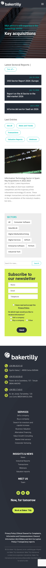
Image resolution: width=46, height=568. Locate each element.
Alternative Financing (23, 432)
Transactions (13, 132)
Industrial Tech (14, 252)
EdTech (27, 240)
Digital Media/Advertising (18, 234)
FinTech (31, 246)
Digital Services (14, 240)
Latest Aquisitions (23, 183)
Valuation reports (23, 471)
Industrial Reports (23, 461)
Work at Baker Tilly (23, 510)
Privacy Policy (10, 533)
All (9, 222)
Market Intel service (23, 439)
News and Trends (26, 126)
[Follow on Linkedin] (23, 493)
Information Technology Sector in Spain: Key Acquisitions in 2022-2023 (22, 179)
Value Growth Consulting (23, 436)
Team (23, 482)
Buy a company (23, 419)
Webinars (33, 139)
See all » (10, 69)
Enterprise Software (16, 246)
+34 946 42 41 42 (15, 366)
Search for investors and (23, 422)
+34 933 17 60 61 (15, 390)
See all (9, 126)
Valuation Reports (15, 139)
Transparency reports (26, 542)
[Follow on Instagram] (18, 493)
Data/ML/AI (12, 228)
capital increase (23, 425)
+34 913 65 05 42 (15, 376)
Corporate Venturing (23, 443)
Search (36, 263)
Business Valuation (23, 429)
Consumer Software (22, 222)
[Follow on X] (28, 493)
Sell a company (23, 415)
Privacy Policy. (23, 308)
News (23, 457)
